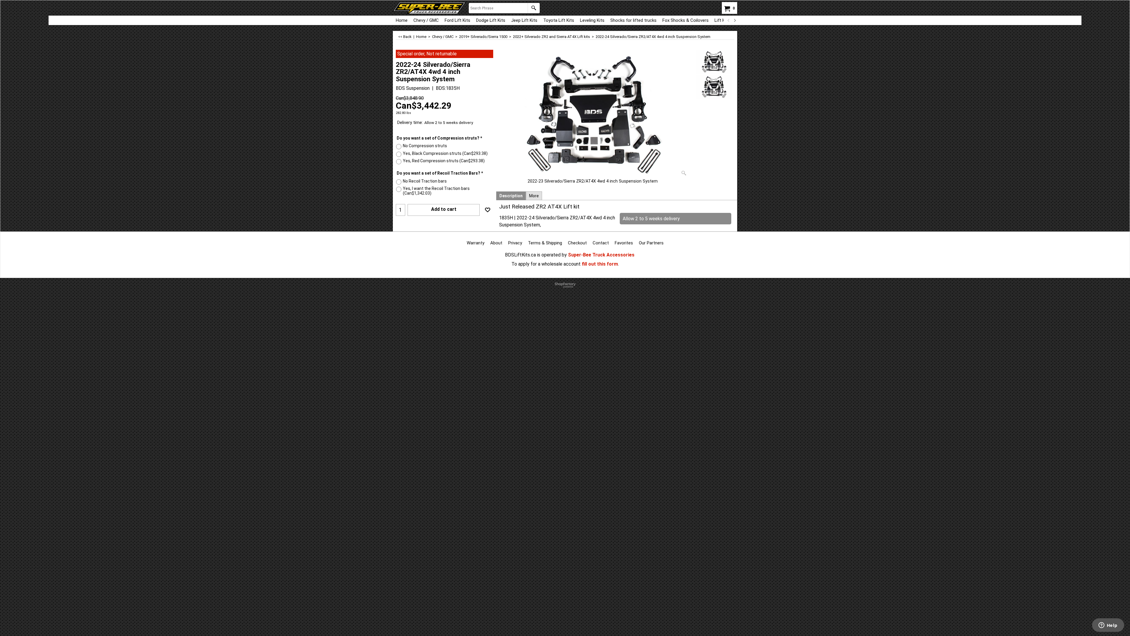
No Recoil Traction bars (425, 181)
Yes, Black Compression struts (445, 153)
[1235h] (714, 87)
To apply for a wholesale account (546, 264)
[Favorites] (487, 210)
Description (511, 195)
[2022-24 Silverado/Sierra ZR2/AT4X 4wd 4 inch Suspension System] (592, 114)
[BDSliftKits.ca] (429, 8)
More (534, 195)
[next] (734, 20)
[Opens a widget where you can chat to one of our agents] (1108, 625)
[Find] (534, 8)
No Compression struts (425, 145)
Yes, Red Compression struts (444, 160)
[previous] (728, 20)
